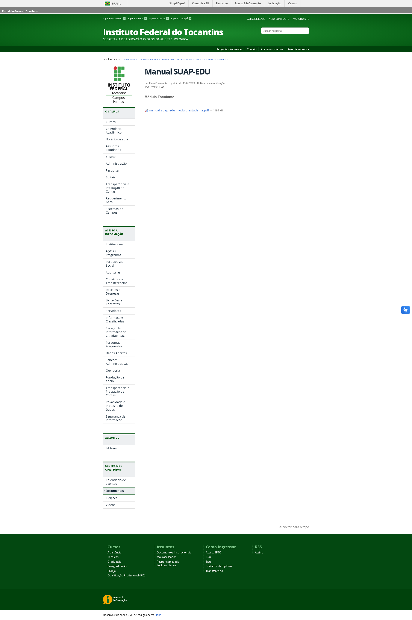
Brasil (116, 3)
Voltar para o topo (296, 527)
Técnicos (113, 557)
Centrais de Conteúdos (174, 59)
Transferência (214, 571)
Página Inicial (131, 59)
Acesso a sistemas (272, 49)
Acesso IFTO (213, 552)
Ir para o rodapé (181, 18)
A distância (114, 552)
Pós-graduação (117, 566)
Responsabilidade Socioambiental (168, 563)
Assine (259, 552)
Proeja (112, 571)
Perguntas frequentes (229, 49)
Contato (251, 49)
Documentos (197, 59)
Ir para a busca (158, 18)
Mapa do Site (301, 18)
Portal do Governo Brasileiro (20, 11)
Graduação (114, 562)
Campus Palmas (149, 59)
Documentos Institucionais (174, 552)
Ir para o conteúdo (114, 18)
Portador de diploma (219, 566)
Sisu (208, 562)
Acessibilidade (256, 18)
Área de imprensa (298, 49)
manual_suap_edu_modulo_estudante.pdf (179, 110)
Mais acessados (166, 557)
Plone (158, 615)
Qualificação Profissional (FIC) (126, 575)
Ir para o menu (137, 18)
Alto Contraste (279, 18)
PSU (208, 557)
